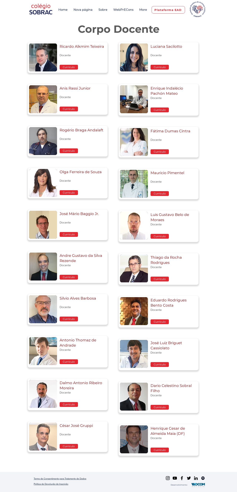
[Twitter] (188, 478)
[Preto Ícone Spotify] (203, 478)
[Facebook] (181, 478)
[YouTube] (174, 478)
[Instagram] (167, 478)
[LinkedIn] (195, 478)
